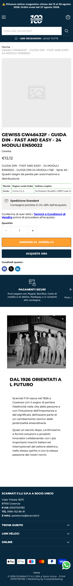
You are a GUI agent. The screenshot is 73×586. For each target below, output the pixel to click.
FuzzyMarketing (53, 579)
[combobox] (32, 31)
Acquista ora (36, 253)
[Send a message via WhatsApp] (66, 565)
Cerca (36, 572)
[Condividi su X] (11, 269)
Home (6, 46)
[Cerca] (66, 31)
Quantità (7, 223)
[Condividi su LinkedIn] (17, 269)
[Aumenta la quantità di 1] (33, 230)
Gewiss (6, 151)
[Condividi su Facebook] (4, 269)
